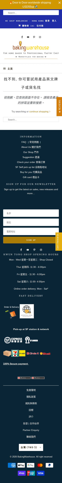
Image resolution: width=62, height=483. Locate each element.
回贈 (31, 410)
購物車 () (27, 26)
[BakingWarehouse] (31, 51)
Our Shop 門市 (31, 152)
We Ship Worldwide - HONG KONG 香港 (27, 21)
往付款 (40, 26)
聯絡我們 (31, 436)
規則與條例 (31, 403)
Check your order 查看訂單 (31, 162)
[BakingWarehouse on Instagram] (40, 37)
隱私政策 (31, 396)
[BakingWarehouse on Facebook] (22, 37)
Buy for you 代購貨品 (31, 172)
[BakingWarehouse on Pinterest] (34, 37)
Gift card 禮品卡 (31, 177)
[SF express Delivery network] (7, 356)
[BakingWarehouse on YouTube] (28, 37)
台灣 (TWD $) (29, 447)
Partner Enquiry (31, 430)
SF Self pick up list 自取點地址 (31, 167)
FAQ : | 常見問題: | (31, 142)
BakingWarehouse (26, 456)
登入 (54, 21)
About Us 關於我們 (31, 147)
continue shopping (39, 111)
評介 (31, 416)
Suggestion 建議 (31, 157)
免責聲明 (31, 390)
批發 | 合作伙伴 (31, 423)
